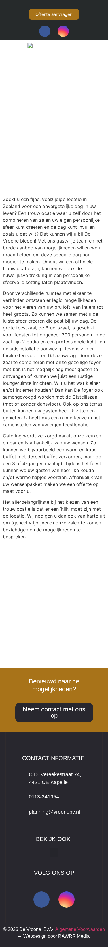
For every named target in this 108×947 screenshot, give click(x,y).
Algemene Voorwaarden (80, 929)
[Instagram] (63, 31)
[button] (51, 106)
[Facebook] (44, 31)
